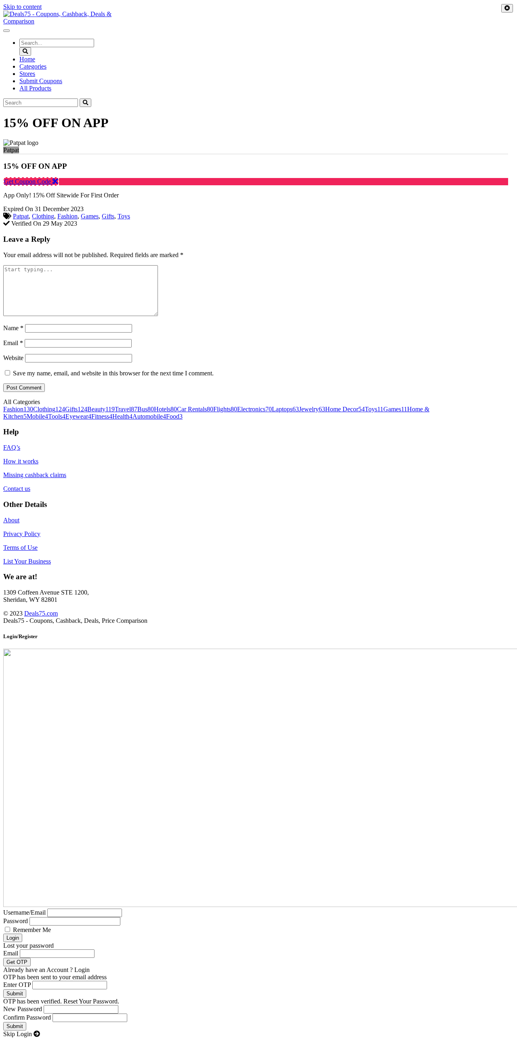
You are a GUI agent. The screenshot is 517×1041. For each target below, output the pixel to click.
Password (15, 920)
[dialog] (258, 835)
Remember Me (32, 929)
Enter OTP (17, 984)
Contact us (16, 488)
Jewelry (312, 409)
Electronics (254, 409)
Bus (145, 409)
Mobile (37, 416)
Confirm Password (27, 1017)
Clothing (43, 216)
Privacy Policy (21, 533)
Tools (56, 416)
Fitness (101, 416)
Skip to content (22, 6)
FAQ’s (11, 447)
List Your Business (27, 561)
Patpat (21, 216)
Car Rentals (195, 409)
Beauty (101, 409)
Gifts (108, 216)
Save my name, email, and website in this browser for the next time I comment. (113, 373)
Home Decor (345, 409)
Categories (32, 66)
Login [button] (82, 969)
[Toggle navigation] (6, 30)
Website (13, 357)
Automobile (149, 416)
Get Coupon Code (28, 181)
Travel (126, 409)
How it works (20, 461)
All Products (35, 88)
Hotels (165, 409)
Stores (27, 73)
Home (27, 59)
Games (90, 216)
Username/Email (24, 912)
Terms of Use (20, 547)
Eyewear (78, 416)
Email (13, 342)
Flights (225, 409)
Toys (124, 216)
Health (122, 416)
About (11, 520)
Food (174, 416)
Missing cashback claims (34, 474)
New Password (22, 1008)
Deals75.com (41, 613)
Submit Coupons (40, 80)
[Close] (507, 8)
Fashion (67, 216)
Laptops (285, 409)
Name (13, 328)
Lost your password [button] (28, 945)
